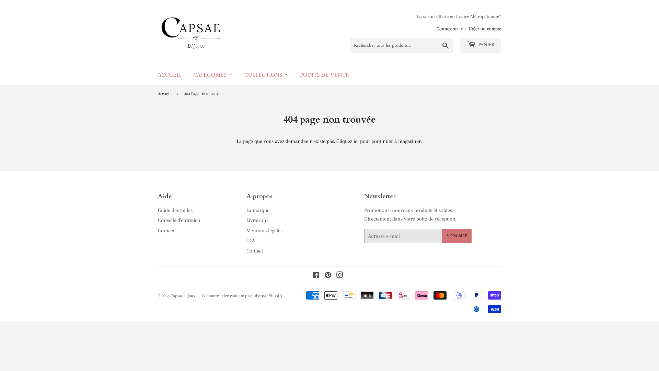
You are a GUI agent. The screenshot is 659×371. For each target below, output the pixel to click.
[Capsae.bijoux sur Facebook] (316, 276)
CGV (251, 240)
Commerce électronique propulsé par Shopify (242, 295)
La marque (257, 210)
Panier (485, 45)
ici (356, 141)
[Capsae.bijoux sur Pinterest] (328, 276)
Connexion (447, 28)
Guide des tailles (175, 210)
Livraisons (257, 220)
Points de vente (324, 75)
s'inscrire (457, 236)
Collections (264, 75)
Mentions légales (264, 230)
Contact (166, 230)
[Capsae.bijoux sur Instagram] (339, 276)
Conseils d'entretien (179, 220)
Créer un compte (485, 28)
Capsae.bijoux (183, 295)
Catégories (210, 75)
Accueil (169, 75)
